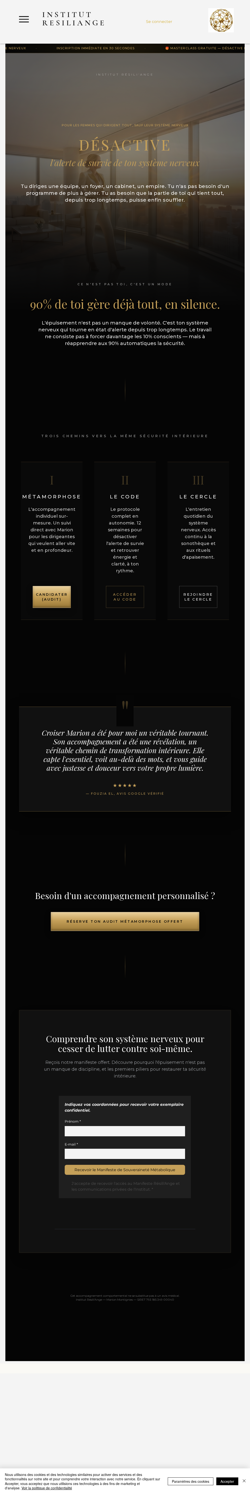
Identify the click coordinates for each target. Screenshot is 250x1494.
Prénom (73, 1121)
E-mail (71, 1144)
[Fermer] (244, 1481)
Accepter (227, 1481)
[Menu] (23, 19)
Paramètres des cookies (190, 1481)
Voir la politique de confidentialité (46, 1487)
